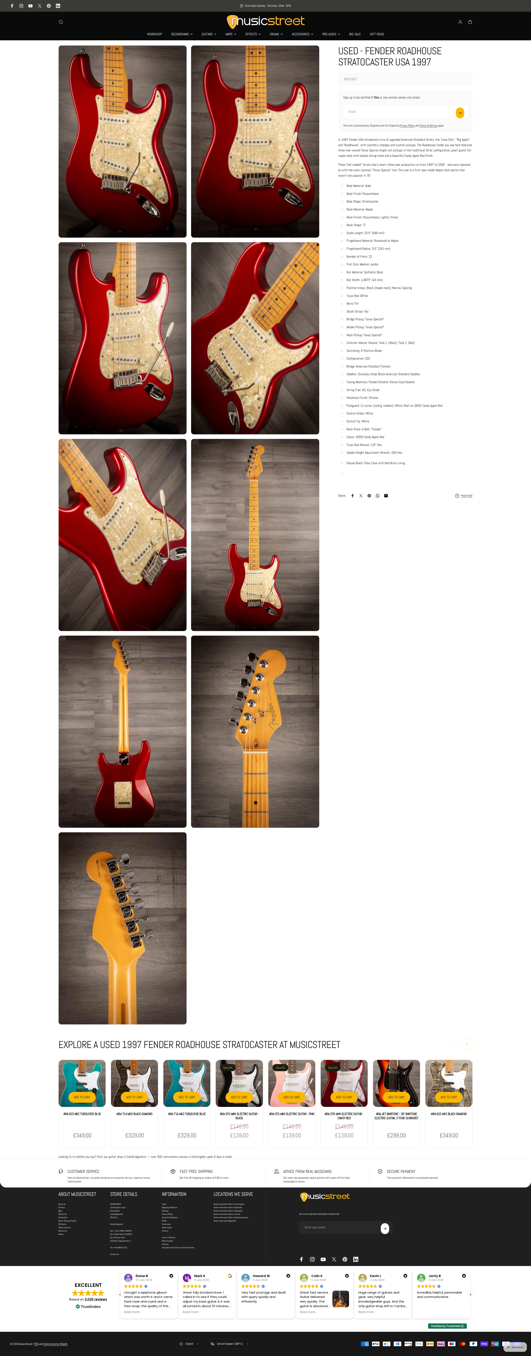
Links (164, 1204)
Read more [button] (132, 1312)
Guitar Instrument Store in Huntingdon (229, 1204)
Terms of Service (429, 125)
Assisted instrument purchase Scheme (178, 1247)
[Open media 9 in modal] (123, 928)
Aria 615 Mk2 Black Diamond (449, 1114)
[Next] (467, 1044)
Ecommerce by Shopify (55, 1344)
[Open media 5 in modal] (123, 535)
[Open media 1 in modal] (123, 142)
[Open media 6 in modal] (255, 535)
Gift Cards (62, 1224)
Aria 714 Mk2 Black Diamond (134, 1114)
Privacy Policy (407, 125)
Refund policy (167, 1240)
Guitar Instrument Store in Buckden (228, 1207)
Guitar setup (167, 1227)
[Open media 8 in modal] (255, 732)
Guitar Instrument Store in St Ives (227, 1214)
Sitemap (165, 1210)
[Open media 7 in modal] (123, 732)
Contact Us (114, 1254)
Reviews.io (62, 1230)
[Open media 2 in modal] (255, 142)
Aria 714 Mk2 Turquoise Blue (187, 1114)
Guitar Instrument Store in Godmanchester (231, 1217)
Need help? (467, 495)
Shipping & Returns (170, 1207)
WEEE (164, 1220)
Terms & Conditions (170, 1217)
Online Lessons (64, 1227)
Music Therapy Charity (67, 1220)
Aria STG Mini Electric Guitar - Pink (291, 1114)
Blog (60, 1210)
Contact (61, 1207)
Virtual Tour (63, 1217)
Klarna (61, 1234)
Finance (165, 1244)
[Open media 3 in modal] (123, 338)
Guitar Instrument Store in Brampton (228, 1210)
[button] (470, 1294)
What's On (62, 1214)
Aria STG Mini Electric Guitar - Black (239, 1116)
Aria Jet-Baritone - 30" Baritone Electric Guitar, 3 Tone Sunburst (396, 1116)
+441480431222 (120, 1247)
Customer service (83, 1171)
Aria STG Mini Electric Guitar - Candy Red (344, 1116)
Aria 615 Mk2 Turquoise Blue (82, 1114)
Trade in (165, 1230)
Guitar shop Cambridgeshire (225, 1220)
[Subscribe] (460, 113)
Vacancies (166, 1224)
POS (36, 1344)
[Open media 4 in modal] (255, 338)
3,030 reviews (96, 1299)
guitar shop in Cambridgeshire (127, 1157)
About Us (62, 1204)
